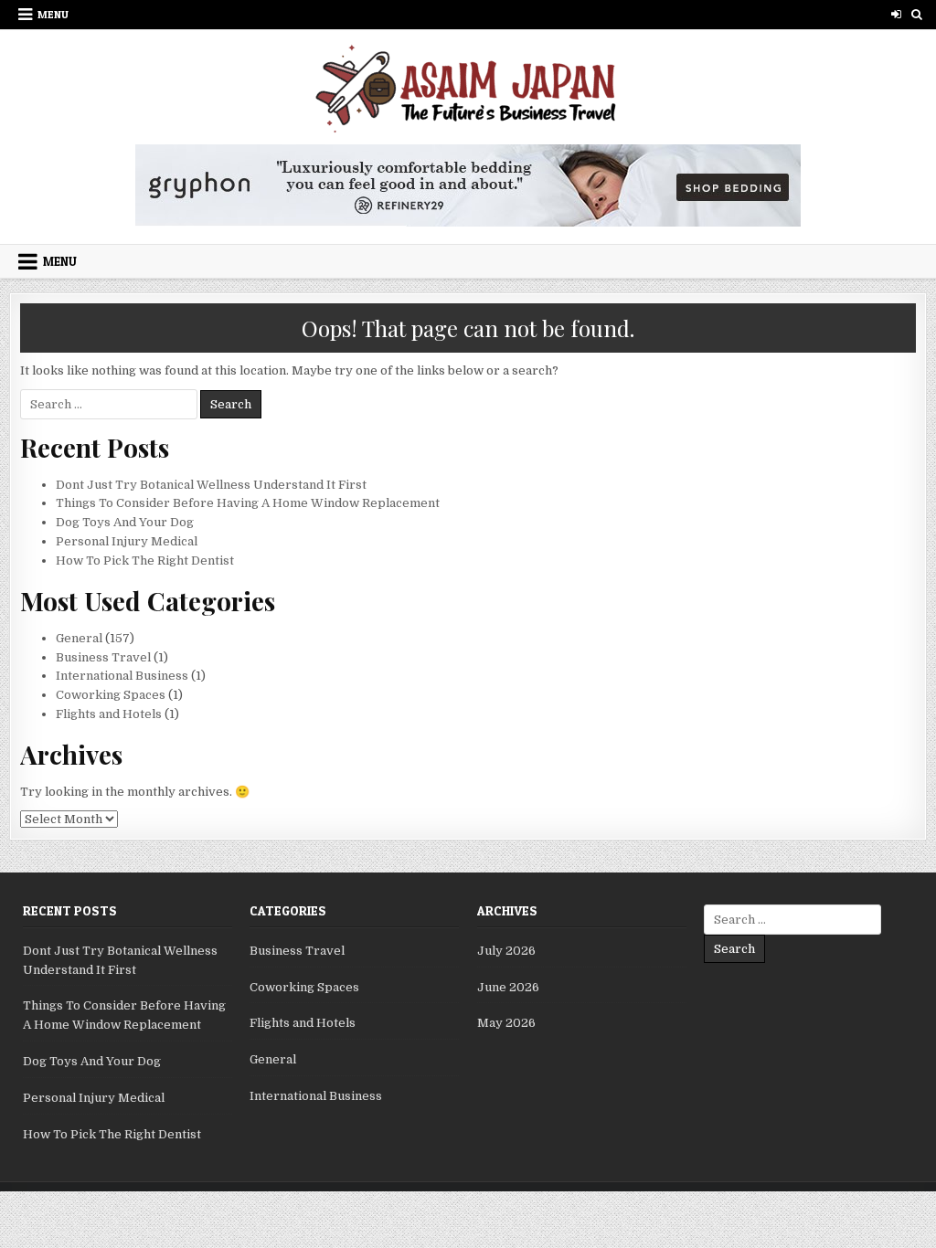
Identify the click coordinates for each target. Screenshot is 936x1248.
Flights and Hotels (109, 714)
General (79, 638)
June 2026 (508, 987)
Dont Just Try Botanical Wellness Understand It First (211, 485)
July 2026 (506, 950)
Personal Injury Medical (126, 541)
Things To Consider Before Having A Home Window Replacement (248, 503)
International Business (122, 675)
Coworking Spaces (110, 695)
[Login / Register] (896, 14)
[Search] (917, 14)
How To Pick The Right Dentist (145, 560)
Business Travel (103, 657)
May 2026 (506, 1023)
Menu (53, 14)
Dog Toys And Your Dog (125, 522)
